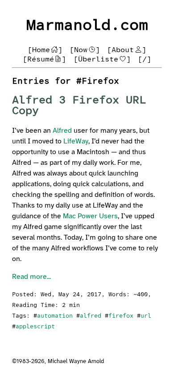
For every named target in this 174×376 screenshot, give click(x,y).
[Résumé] (44, 59)
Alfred (62, 131)
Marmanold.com (87, 25)
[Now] (85, 50)
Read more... (31, 277)
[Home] (45, 50)
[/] (144, 59)
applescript (35, 327)
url (146, 316)
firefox (120, 316)
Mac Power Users (90, 216)
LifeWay (75, 141)
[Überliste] (102, 59)
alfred (90, 316)
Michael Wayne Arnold (76, 361)
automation (55, 316)
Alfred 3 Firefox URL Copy (79, 106)
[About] (126, 50)
